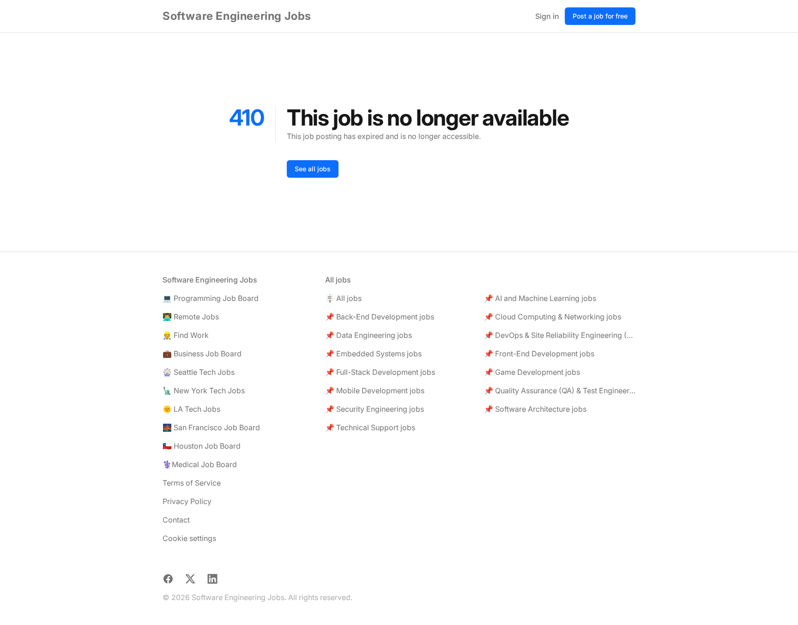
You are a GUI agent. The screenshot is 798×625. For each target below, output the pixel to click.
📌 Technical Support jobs (370, 427)
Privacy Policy (187, 501)
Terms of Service (192, 482)
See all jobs (313, 169)
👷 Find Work (186, 335)
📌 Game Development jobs (532, 372)
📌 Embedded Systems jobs (373, 353)
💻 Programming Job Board (211, 298)
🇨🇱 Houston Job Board (202, 446)
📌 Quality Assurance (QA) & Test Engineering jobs (559, 390)
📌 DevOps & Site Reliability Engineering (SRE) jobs (559, 335)
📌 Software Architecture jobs (535, 409)
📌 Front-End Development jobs (539, 353)
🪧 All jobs (343, 298)
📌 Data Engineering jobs (368, 335)
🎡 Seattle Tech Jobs (199, 372)
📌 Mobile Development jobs (374, 390)
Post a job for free (600, 16)
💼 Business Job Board (202, 353)
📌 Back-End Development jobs (379, 316)
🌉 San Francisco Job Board (211, 427)
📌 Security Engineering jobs (374, 409)
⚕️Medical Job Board (200, 464)
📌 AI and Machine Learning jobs (540, 298)
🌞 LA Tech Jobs (191, 409)
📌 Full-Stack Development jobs (380, 372)
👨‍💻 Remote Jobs (191, 316)
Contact (176, 519)
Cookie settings (189, 538)
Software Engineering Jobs (237, 16)
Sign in (547, 16)
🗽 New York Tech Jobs (204, 390)
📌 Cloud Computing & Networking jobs (552, 316)
